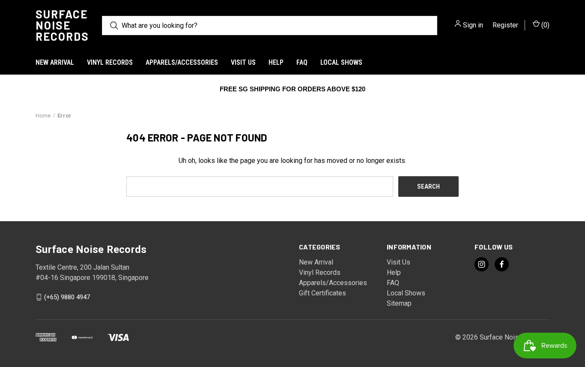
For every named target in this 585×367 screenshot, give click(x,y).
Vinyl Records (110, 62)
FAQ (301, 62)
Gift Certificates (322, 293)
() (544, 25)
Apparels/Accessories (182, 62)
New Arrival (55, 62)
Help (276, 62)
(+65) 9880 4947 (67, 297)
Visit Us (243, 62)
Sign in (473, 25)
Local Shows (341, 62)
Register (505, 25)
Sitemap (399, 303)
